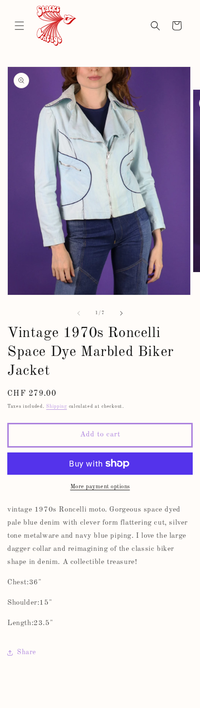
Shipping (56, 406)
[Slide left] (78, 313)
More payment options (100, 487)
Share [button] (26, 652)
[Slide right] (121, 313)
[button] (19, 25)
